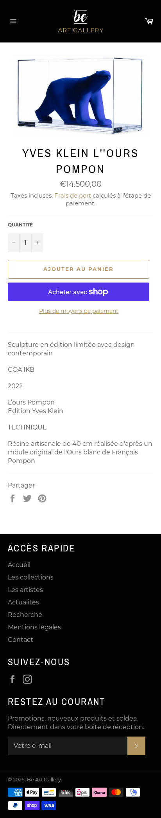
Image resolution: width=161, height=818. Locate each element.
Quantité (20, 225)
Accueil (19, 565)
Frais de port (72, 195)
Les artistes (25, 590)
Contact (20, 639)
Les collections (31, 577)
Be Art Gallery (44, 780)
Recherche (25, 614)
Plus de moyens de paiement (78, 310)
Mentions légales (34, 627)
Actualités (23, 602)
